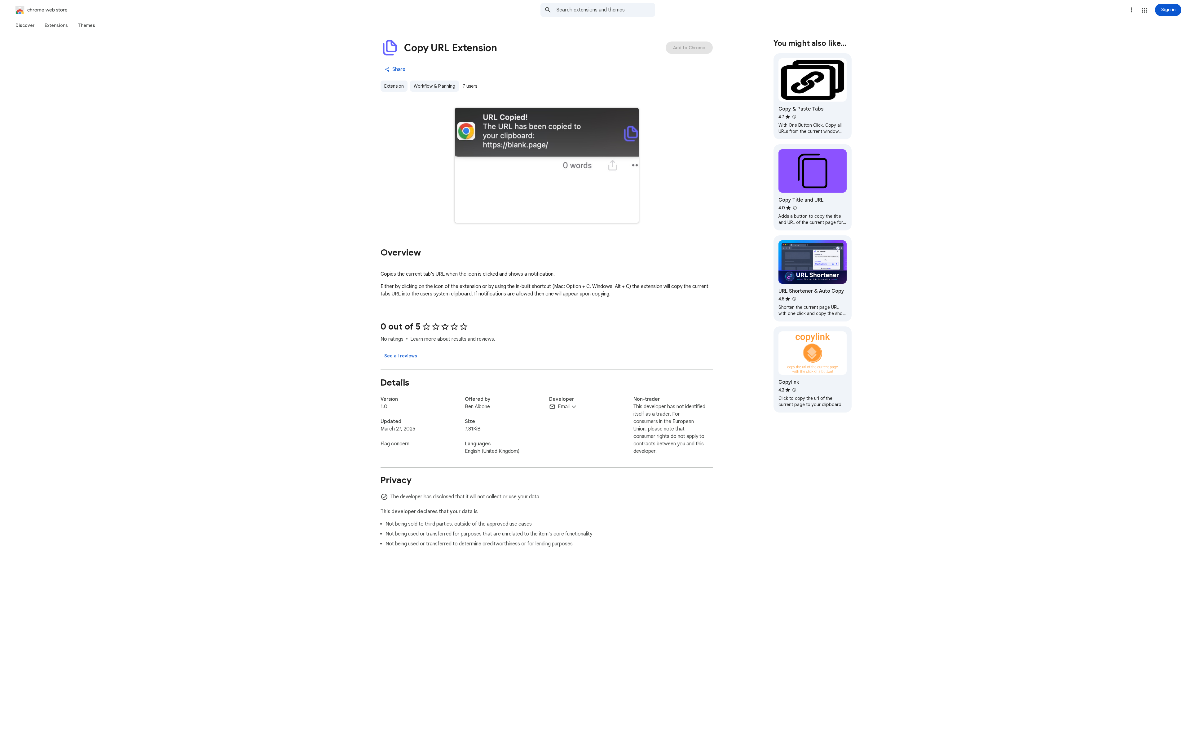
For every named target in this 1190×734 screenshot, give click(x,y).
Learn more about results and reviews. (452, 339)
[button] (1144, 10)
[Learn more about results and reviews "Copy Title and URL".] (794, 207)
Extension (394, 86)
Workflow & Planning (434, 86)
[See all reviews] (401, 355)
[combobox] (606, 10)
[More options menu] (1131, 10)
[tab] (25, 25)
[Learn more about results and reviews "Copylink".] (794, 389)
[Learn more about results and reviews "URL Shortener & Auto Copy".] (794, 298)
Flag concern (395, 444)
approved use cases (509, 524)
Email (564, 407)
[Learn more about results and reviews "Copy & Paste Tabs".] (794, 116)
